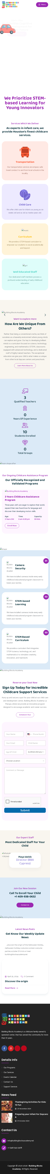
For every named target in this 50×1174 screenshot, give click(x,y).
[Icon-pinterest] (17, 1048)
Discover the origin (16, 981)
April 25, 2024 (12, 976)
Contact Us (25, 905)
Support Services (10, 1087)
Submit (25, 810)
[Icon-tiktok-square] (24, 1048)
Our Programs (9, 1068)
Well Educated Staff (25, 272)
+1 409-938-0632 (25, 896)
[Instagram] (11, 1048)
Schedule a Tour (25, 714)
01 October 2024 (23, 1121)
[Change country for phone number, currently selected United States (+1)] (29, 734)
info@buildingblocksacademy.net (21, 1140)
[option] (25, 312)
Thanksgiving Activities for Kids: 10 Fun (30, 1103)
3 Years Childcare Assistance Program (22, 498)
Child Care (25, 205)
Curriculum (25, 237)
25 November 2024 (24, 1108)
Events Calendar (10, 1077)
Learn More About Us (25, 365)
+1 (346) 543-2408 (15, 1147)
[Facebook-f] (4, 1048)
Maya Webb (25, 857)
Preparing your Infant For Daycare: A (31, 1116)
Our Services (9, 1072)
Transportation (25, 162)
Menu (43, 4)
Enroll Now (12, 525)
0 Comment (29, 976)
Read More (10, 988)
